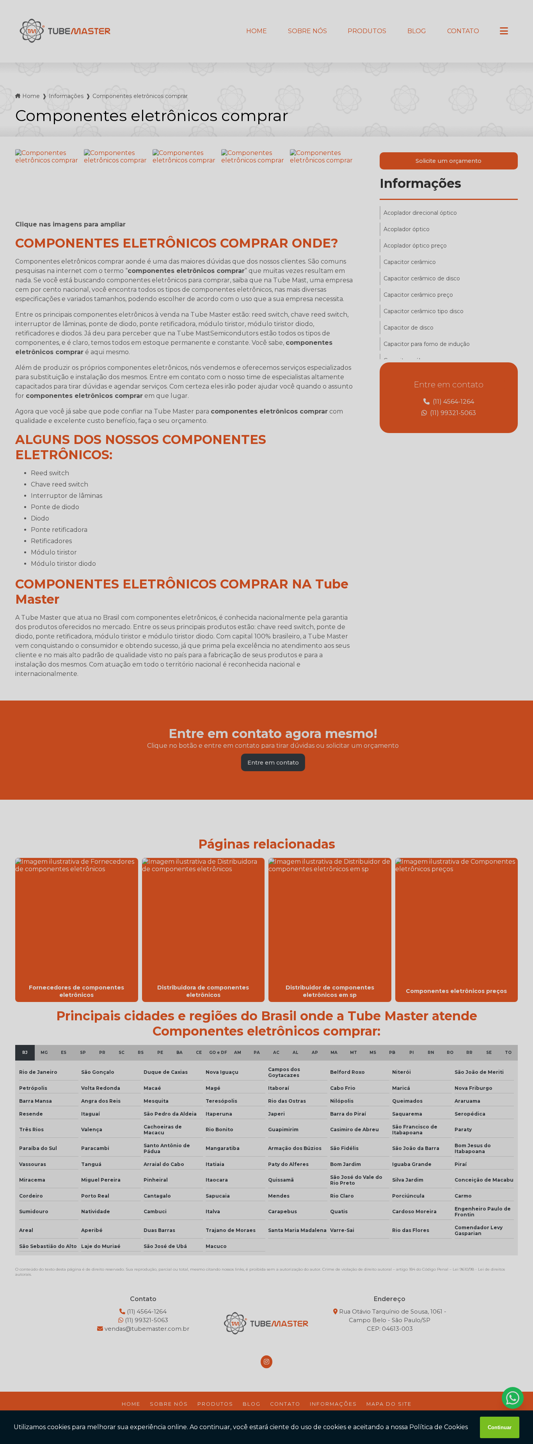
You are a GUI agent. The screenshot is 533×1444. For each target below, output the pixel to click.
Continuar (500, 1427)
